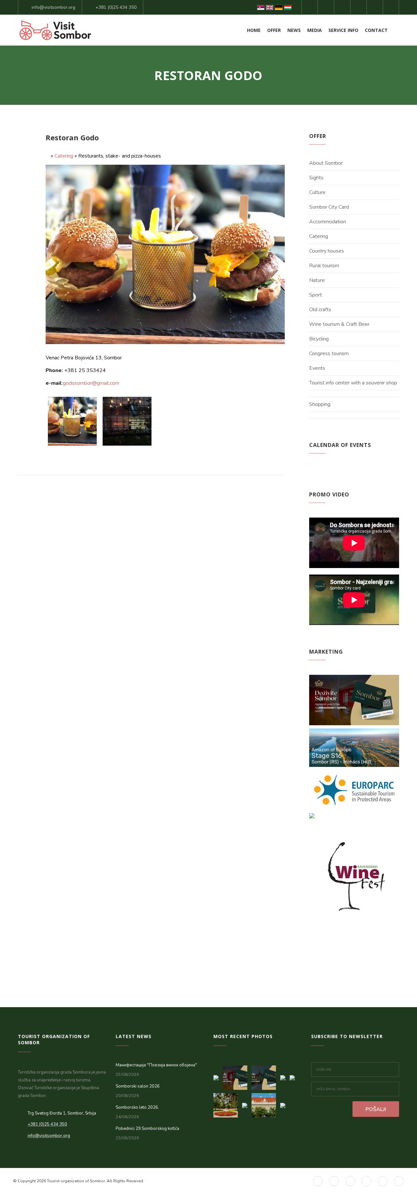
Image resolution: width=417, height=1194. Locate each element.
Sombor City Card (329, 207)
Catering (63, 156)
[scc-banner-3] (218, 1076)
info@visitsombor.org (53, 7)
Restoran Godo (72, 137)
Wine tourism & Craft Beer (339, 324)
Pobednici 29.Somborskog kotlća (147, 1129)
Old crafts (320, 309)
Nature (317, 280)
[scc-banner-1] (266, 1076)
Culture (317, 192)
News (294, 30)
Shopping (319, 404)
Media (314, 30)
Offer (274, 30)
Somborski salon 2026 (138, 1086)
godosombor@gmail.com (91, 383)
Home (254, 30)
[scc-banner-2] (237, 1076)
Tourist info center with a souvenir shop (353, 382)
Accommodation (327, 221)
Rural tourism (324, 265)
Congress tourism (329, 353)
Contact (376, 30)
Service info (343, 30)
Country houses (326, 251)
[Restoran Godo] (73, 420)
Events (317, 368)
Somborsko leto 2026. (137, 1107)
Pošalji (376, 1109)
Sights (316, 177)
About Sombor (326, 163)
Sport (315, 294)
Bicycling (319, 338)
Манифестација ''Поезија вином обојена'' (156, 1065)
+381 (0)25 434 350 (116, 7)
